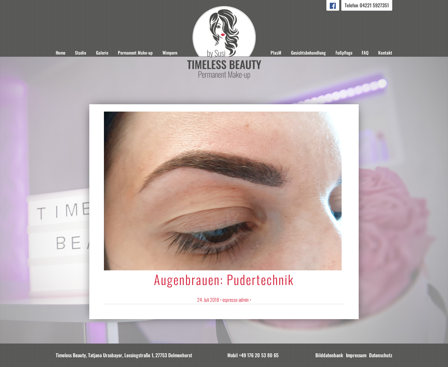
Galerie (102, 52)
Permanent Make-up (135, 52)
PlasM (276, 52)
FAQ (365, 52)
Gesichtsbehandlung (308, 52)
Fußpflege (344, 52)
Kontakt (385, 52)
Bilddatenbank (329, 355)
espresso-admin (235, 299)
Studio (80, 52)
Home (60, 52)
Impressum (356, 355)
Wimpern (169, 52)
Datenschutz (380, 355)
